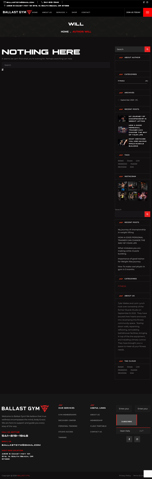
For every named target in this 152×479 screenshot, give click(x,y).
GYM (138, 160)
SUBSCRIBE (126, 421)
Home (35, 12)
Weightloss (122, 167)
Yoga (132, 167)
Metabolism (122, 164)
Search (118, 209)
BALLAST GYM (23, 475)
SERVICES (60, 12)
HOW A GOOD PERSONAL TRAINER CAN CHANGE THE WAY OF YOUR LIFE (138, 129)
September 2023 (129, 100)
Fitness (130, 160)
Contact (86, 12)
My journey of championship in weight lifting (138, 119)
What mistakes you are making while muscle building (129, 251)
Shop (74, 12)
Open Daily (125, 431)
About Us (47, 12)
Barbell (121, 160)
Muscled (134, 164)
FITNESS (132, 81)
